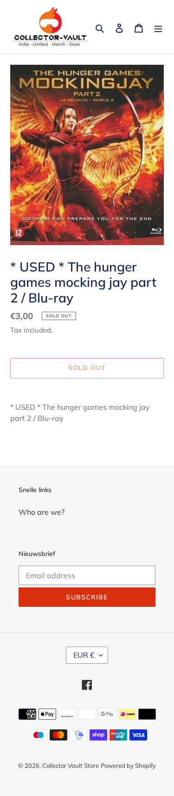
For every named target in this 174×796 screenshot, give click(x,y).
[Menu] (158, 27)
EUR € (84, 655)
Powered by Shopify (128, 765)
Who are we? (41, 512)
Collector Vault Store (70, 765)
